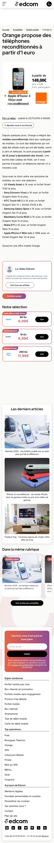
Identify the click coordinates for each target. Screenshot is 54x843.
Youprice (9, 779)
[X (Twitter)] (38, 828)
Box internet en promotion (19, 689)
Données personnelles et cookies (22, 796)
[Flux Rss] (45, 828)
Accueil (5, 29)
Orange (9, 745)
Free (7, 735)
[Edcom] (26, 4)
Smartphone (11, 713)
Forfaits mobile (14, 296)
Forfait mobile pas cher (17, 684)
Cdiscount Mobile (14, 755)
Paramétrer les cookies (17, 801)
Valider (27, 654)
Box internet (11, 708)
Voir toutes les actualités (27, 603)
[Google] (7, 828)
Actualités (17, 29)
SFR (7, 750)
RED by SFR (11, 764)
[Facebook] (19, 828)
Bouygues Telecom (15, 740)
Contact (9, 810)
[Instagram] (32, 828)
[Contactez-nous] (49, 4)
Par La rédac (9, 118)
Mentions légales (14, 791)
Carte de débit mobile (16, 723)
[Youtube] (26, 828)
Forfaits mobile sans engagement (22, 694)
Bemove (45, 836)
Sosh (7, 774)
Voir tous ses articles (20, 285)
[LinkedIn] (13, 828)
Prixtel (8, 759)
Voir (42, 319)
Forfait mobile (32, 29)
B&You (8, 769)
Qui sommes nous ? (15, 806)
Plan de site (11, 815)
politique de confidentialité (22, 665)
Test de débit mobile (16, 718)
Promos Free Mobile (15, 699)
